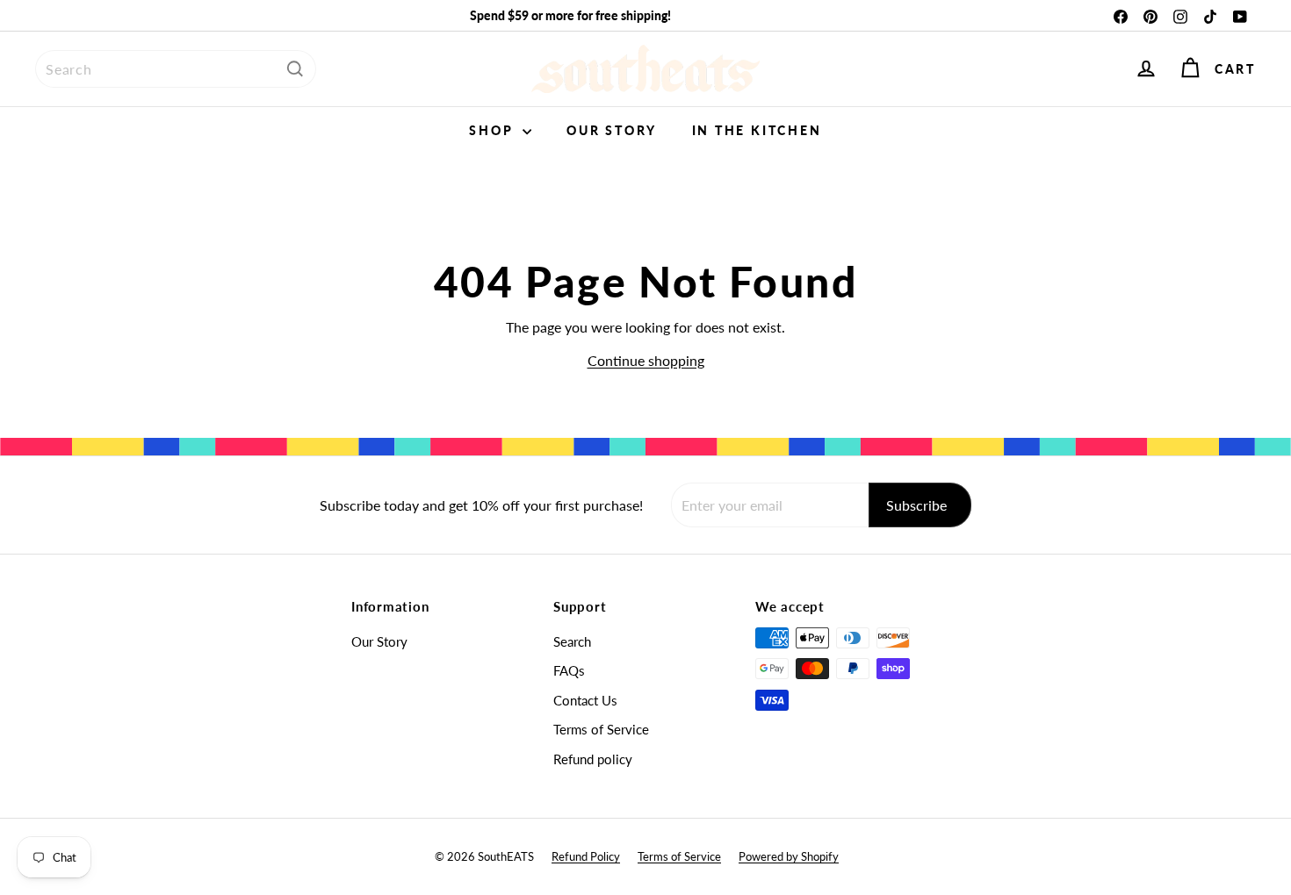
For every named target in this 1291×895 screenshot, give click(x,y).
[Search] (295, 69)
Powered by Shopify (789, 856)
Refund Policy (586, 856)
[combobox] (175, 69)
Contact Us (585, 700)
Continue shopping (646, 360)
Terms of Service (601, 729)
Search (572, 641)
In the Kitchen (757, 130)
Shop (493, 130)
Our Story (611, 130)
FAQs (569, 670)
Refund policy (592, 759)
